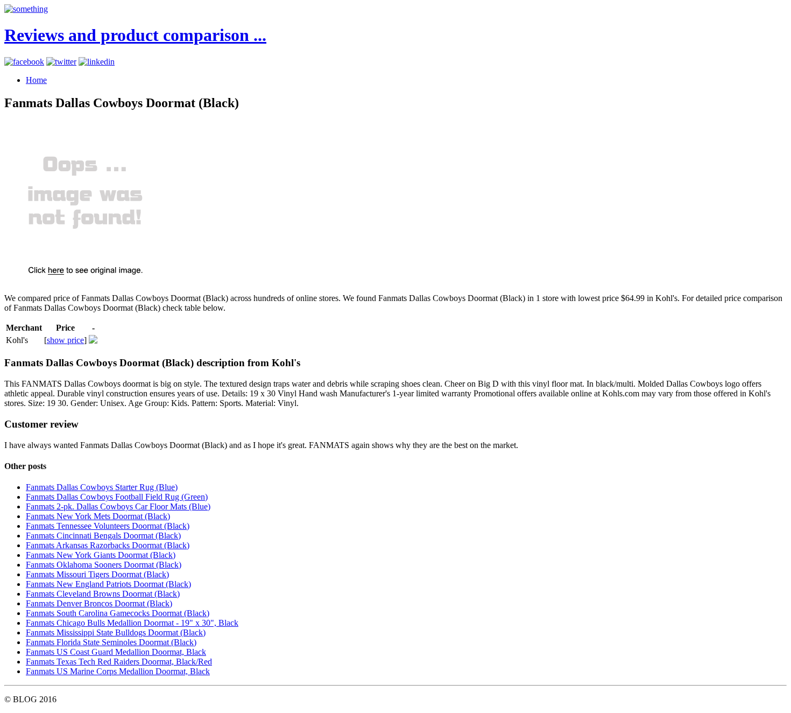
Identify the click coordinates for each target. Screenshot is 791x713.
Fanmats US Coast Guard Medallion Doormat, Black (116, 651)
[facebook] (24, 61)
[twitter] (61, 61)
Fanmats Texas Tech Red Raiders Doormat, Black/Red (119, 661)
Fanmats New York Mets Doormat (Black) (98, 516)
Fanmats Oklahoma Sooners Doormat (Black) (103, 564)
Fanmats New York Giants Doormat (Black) (100, 555)
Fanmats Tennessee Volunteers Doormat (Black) (107, 525)
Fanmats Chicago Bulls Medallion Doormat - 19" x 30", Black (132, 622)
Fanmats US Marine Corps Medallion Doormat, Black (118, 671)
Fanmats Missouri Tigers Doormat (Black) (97, 574)
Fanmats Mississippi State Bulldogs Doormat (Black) (116, 632)
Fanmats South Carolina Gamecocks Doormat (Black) (117, 613)
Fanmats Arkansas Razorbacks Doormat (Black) (107, 545)
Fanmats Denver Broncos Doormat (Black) (99, 603)
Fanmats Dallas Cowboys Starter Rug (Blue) (102, 487)
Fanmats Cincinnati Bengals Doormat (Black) (103, 535)
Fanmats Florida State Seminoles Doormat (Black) (111, 642)
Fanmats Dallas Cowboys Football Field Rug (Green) (117, 496)
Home (36, 80)
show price (65, 340)
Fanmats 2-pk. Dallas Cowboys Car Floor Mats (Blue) (118, 506)
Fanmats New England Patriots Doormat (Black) (108, 584)
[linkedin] (97, 61)
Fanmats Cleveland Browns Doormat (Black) (103, 593)
